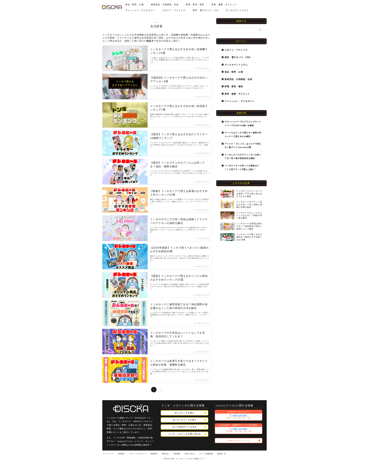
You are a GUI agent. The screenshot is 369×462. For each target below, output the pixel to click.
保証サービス (153, 41)
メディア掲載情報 (206, 454)
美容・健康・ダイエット (224, 4)
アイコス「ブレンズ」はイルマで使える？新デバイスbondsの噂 (243, 146)
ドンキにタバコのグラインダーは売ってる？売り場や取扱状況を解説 (243, 157)
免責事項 (154, 454)
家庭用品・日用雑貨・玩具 (165, 4)
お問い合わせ (189, 454)
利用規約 (121, 454)
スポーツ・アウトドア (174, 10)
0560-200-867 (240, 415)
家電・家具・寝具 (195, 4)
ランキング (189, 38)
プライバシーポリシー (137, 454)
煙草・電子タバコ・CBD (206, 10)
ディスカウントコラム (237, 10)
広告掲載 (176, 454)
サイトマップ (108, 454)
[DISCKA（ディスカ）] (111, 8)
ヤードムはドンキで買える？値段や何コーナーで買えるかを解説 (243, 134)
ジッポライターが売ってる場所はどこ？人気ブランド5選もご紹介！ (242, 167)
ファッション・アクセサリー (140, 10)
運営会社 (165, 454)
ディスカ (179, 459)
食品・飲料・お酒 (134, 4)
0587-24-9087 (240, 429)
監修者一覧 (221, 454)
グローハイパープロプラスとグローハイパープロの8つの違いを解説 (243, 124)
